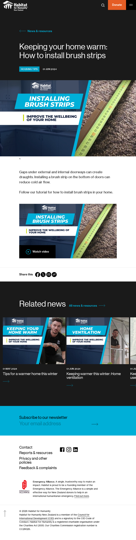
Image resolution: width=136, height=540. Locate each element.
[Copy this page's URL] (54, 274)
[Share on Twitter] (43, 274)
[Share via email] (48, 274)
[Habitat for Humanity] (15, 6)
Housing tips (29, 69)
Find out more (81, 496)
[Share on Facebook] (37, 274)
